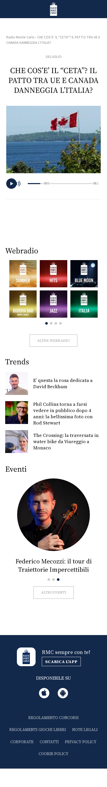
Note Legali (85, 729)
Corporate (22, 741)
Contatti (49, 741)
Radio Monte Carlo (20, 37)
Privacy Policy (80, 741)
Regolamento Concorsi (53, 717)
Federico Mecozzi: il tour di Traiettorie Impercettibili (54, 565)
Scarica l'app (61, 661)
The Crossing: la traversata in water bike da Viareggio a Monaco (66, 441)
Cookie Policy (53, 753)
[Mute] (20, 183)
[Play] (11, 183)
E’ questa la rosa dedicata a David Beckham (63, 383)
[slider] (71, 183)
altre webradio (53, 340)
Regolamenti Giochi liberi (37, 729)
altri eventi (53, 592)
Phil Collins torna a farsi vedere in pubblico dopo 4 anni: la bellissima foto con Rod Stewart (63, 413)
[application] (53, 183)
